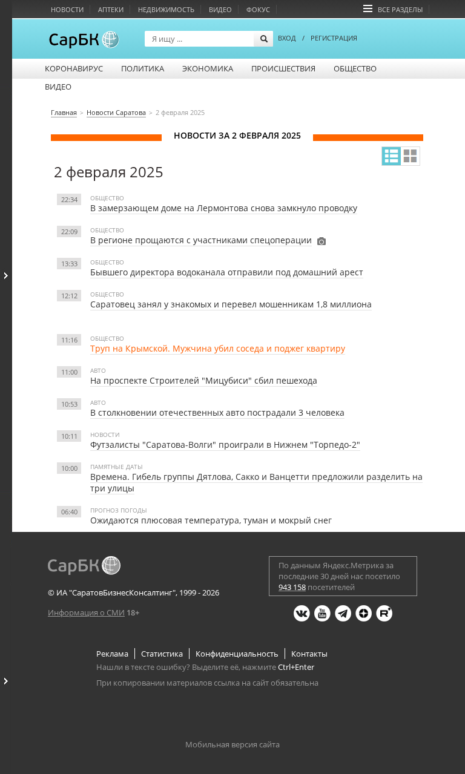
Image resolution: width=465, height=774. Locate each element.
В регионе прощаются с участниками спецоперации (201, 240)
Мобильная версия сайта (232, 744)
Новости (67, 9)
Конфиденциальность (237, 653)
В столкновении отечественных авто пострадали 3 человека (217, 412)
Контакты (309, 653)
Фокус (258, 9)
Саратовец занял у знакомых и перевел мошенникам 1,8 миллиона (231, 304)
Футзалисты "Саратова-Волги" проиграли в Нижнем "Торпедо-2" (225, 444)
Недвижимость (166, 9)
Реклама (112, 653)
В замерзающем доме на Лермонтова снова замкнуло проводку (223, 208)
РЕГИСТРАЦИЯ (334, 37)
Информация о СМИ (86, 612)
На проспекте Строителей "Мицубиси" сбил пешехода (203, 380)
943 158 (292, 587)
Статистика (162, 653)
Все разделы (400, 9)
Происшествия (283, 68)
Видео (220, 9)
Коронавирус (74, 68)
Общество (355, 68)
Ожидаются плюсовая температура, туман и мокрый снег (211, 520)
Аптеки (111, 9)
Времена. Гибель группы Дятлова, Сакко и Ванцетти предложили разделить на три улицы (256, 482)
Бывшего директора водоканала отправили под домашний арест (226, 272)
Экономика (207, 68)
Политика (142, 68)
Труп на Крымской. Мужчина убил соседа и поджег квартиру (217, 348)
